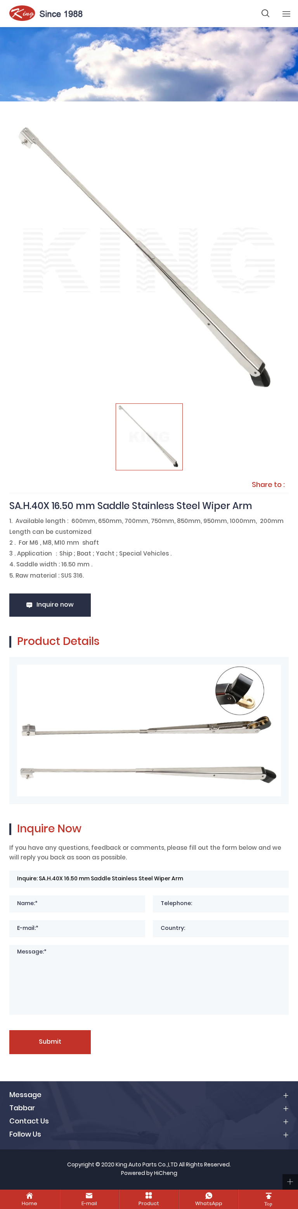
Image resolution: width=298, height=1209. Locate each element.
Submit (50, 1042)
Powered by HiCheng (149, 1174)
